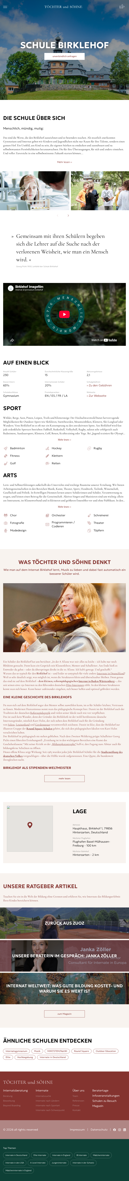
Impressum (77, 1129)
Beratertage (100, 1090)
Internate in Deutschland (110, 673)
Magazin (97, 1106)
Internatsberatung (15, 1090)
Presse (76, 1105)
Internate (42, 1090)
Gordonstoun (42, 724)
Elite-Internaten (75, 685)
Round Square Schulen (39, 728)
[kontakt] (123, 7)
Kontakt (77, 1110)
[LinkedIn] (124, 1130)
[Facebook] (114, 1130)
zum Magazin (64, 1013)
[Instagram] (119, 1130)
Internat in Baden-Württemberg (97, 681)
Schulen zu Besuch (104, 1101)
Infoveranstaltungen (106, 1095)
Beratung (7, 1096)
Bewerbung (9, 1100)
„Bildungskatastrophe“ (63, 744)
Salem (11, 724)
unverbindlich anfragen (65, 56)
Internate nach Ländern (47, 1100)
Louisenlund (23, 724)
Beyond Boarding (11, 1105)
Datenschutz (99, 1129)
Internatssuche (43, 1096)
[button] (5, 6)
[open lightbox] (34, 190)
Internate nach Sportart (48, 1105)
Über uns (78, 1090)
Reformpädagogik (40, 713)
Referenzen (78, 1100)
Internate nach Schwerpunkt (50, 1110)
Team (75, 1096)
